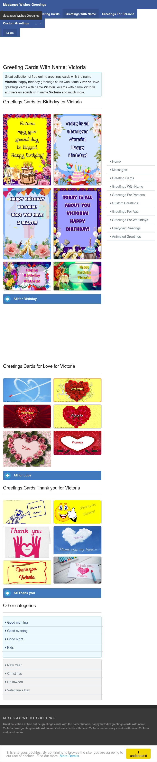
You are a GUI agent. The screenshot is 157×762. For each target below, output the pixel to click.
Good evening (17, 630)
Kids (10, 647)
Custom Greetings (124, 203)
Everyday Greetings (126, 228)
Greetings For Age (125, 211)
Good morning (17, 622)
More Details (69, 755)
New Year (13, 665)
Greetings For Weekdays (129, 219)
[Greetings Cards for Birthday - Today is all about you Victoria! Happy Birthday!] (77, 149)
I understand (138, 753)
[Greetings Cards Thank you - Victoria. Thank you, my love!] (77, 540)
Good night (14, 639)
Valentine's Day (18, 690)
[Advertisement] (78, 46)
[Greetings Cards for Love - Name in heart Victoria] (77, 443)
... (36, 23)
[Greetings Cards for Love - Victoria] (27, 390)
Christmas (14, 673)
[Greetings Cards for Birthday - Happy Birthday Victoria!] (27, 276)
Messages (119, 169)
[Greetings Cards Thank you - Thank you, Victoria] (27, 512)
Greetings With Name (127, 186)
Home (116, 161)
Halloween (14, 681)
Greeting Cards (122, 178)
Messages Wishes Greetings (24, 4)
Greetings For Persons (128, 194)
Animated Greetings (126, 236)
